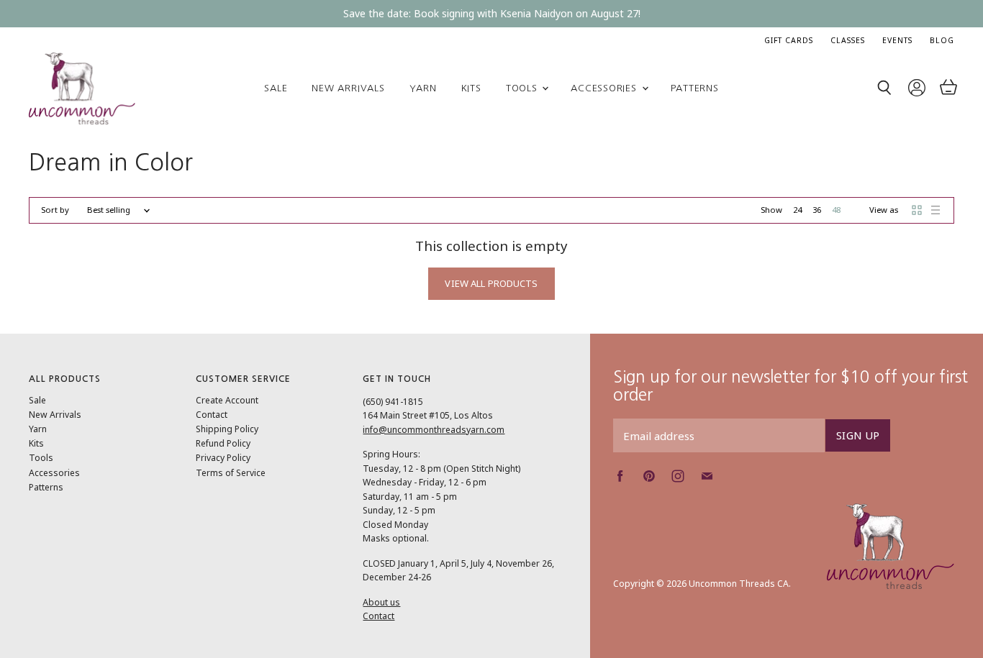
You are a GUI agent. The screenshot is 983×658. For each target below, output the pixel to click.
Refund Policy (223, 443)
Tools (523, 88)
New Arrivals (348, 88)
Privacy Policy (223, 458)
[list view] (935, 210)
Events (897, 40)
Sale (275, 88)
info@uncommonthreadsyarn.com (433, 430)
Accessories (605, 88)
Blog (942, 40)
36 (816, 209)
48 (836, 209)
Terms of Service (231, 473)
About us (381, 602)
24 (797, 209)
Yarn (423, 88)
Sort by (55, 210)
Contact (211, 414)
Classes (847, 40)
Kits (471, 88)
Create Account (227, 400)
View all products (491, 283)
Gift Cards (788, 40)
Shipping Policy (227, 429)
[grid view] (917, 210)
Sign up (857, 435)
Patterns (695, 88)
